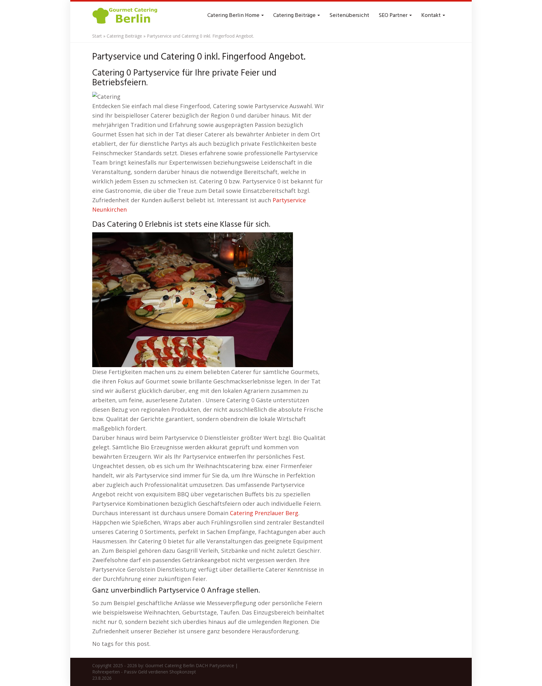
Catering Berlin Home (234, 15)
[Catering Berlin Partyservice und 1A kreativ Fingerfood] (125, 15)
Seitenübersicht (349, 15)
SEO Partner (394, 15)
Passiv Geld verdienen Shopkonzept (160, 672)
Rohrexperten (106, 672)
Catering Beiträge (295, 15)
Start (97, 36)
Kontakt (431, 15)
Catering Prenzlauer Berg (264, 513)
